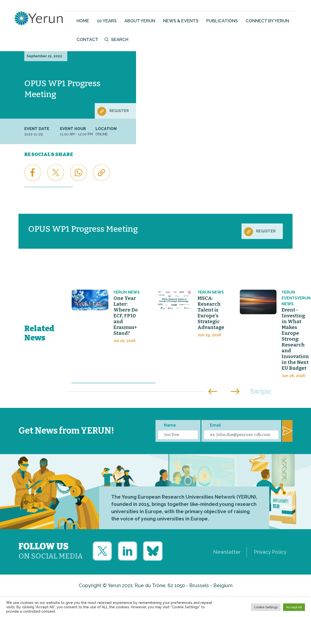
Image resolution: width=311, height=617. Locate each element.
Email (215, 425)
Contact (87, 39)
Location (106, 128)
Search (119, 39)
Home (83, 20)
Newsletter (227, 552)
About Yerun (139, 20)
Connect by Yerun (267, 20)
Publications (222, 20)
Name (170, 425)
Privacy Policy (270, 552)
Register (119, 110)
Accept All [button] (294, 607)
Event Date (36, 128)
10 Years (107, 20)
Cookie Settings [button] (266, 607)
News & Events (181, 20)
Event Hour (73, 128)
